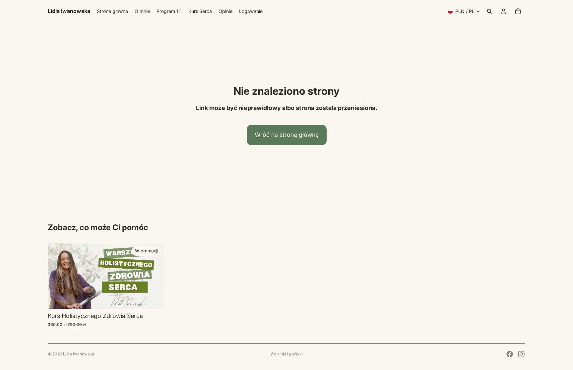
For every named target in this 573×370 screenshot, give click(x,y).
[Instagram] (521, 354)
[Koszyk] (518, 11)
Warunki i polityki (287, 353)
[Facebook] (510, 354)
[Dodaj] (154, 299)
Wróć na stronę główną (287, 134)
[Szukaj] (489, 11)
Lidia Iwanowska (78, 353)
